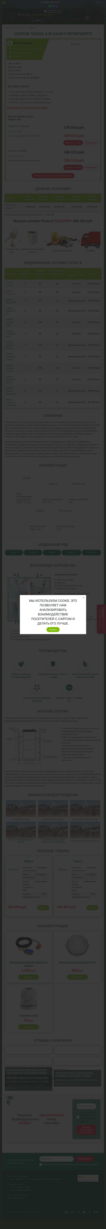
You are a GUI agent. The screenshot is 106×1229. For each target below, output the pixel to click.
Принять (53, 629)
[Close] (83, 598)
